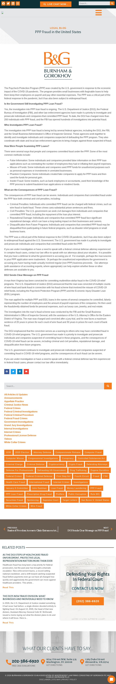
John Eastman (39, 488)
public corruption (77, 494)
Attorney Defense (42, 452)
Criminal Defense (36, 464)
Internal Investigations (16, 428)
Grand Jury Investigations (18, 425)
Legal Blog (58, 28)
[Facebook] (3, 3)
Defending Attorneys (97, 464)
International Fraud (39, 482)
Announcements (13, 398)
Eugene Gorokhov (100, 470)
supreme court (50, 500)
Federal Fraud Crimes (15, 418)
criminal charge (14, 464)
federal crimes (14, 476)
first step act (63, 476)
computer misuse (15, 458)
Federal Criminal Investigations (20, 411)
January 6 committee (17, 488)
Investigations (81, 482)
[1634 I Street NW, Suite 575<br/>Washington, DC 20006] (43, 662)
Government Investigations (18, 422)
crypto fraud (75, 464)
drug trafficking (78, 470)
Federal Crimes (12, 408)
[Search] (112, 3)
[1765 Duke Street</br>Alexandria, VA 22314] (82, 662)
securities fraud (14, 500)
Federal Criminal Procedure (19, 415)
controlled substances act (91, 458)
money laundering (76, 488)
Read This (8, 587)
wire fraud (36, 506)
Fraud (96, 476)
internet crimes (61, 482)
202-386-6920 (25, 661)
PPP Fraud (95, 488)
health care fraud (15, 482)
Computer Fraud (93, 452)
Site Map (56, 680)
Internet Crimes (12, 432)
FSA (105, 476)
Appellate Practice (14, 401)
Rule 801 (95, 494)
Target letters (70, 500)
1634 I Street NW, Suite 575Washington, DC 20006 (61, 660)
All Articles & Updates (16, 394)
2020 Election (22, 452)
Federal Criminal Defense (39, 476)
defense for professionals (19, 470)
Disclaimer (45, 680)
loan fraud (57, 488)
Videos (8, 439)
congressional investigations (43, 458)
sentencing (33, 500)
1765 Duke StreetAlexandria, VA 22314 (97, 660)
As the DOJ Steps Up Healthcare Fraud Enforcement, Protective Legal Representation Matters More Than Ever (27, 558)
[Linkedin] (13, 3)
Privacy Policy (69, 680)
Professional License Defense (20, 435)
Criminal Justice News (16, 405)
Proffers (60, 494)
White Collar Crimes (14, 442)
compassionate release (68, 452)
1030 (8, 452)
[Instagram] (18, 3)
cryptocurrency (57, 464)
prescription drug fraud (39, 494)
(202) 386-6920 (87, 601)
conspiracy (68, 458)
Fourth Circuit (82, 476)
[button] (6, 371)
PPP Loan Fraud (14, 494)
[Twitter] (8, 3)
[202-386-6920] (8, 662)
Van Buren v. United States (95, 500)
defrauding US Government (51, 470)
